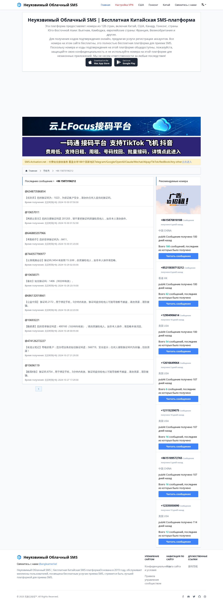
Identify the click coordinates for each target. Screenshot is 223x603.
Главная (105, 5)
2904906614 (170, 315)
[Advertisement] (111, 94)
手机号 (46, 170)
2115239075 (170, 410)
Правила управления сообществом (153, 579)
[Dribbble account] (205, 596)
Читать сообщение (178, 256)
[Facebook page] (183, 596)
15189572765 (171, 458)
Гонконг (153, 5)
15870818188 (171, 220)
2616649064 (170, 363)
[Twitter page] (194, 596)
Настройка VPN (124, 5)
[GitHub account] (199, 596)
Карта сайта (173, 566)
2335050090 (170, 505)
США (141, 5)
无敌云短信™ (31, 596)
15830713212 (172, 267)
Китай (166, 5)
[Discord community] (188, 596)
